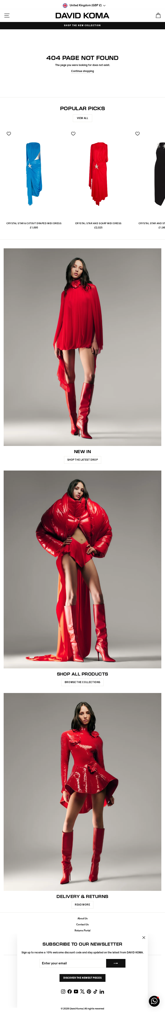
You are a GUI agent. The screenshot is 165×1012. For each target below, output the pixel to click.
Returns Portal (82, 930)
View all (82, 118)
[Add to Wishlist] (9, 133)
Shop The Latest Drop (82, 459)
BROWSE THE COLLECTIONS (82, 682)
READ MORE (82, 904)
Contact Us (82, 924)
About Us (83, 918)
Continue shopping (82, 71)
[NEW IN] (82, 347)
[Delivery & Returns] (82, 792)
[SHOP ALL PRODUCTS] (82, 569)
